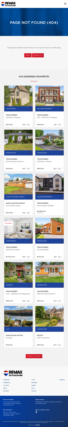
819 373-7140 (9, 405)
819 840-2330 (42, 403)
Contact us (38, 55)
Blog (32, 388)
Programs (34, 382)
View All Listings (34, 356)
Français (62, 379)
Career (33, 385)
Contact (34, 391)
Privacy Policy (24, 422)
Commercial (6, 382)
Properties (6, 379)
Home (28, 55)
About (5, 388)
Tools (33, 379)
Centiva (37, 425)
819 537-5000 (10, 415)
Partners (6, 391)
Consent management (42, 422)
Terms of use (32, 422)
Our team (6, 385)
